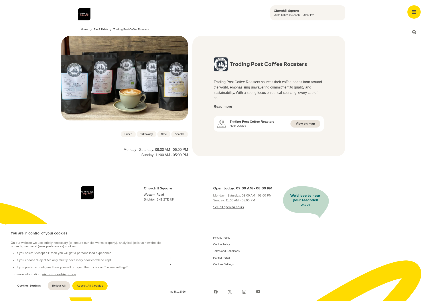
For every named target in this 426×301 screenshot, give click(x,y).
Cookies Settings (223, 264)
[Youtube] (258, 292)
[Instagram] (244, 292)
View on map (305, 123)
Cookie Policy (221, 244)
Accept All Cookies (90, 285)
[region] (87, 260)
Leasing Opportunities (157, 257)
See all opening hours (228, 207)
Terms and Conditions (226, 251)
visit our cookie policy (59, 274)
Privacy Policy (221, 237)
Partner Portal (221, 257)
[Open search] (414, 32)
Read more (223, 106)
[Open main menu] (414, 12)
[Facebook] (216, 292)
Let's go (305, 204)
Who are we (151, 237)
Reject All (59, 285)
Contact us (150, 244)
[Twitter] (230, 292)
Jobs (147, 251)
